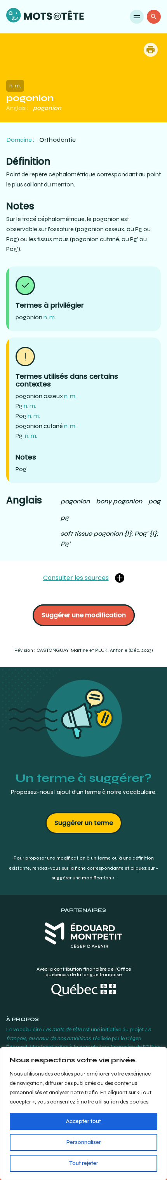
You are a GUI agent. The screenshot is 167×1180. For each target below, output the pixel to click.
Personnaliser (83, 1142)
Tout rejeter (83, 1163)
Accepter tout (83, 1121)
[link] (45, 17)
